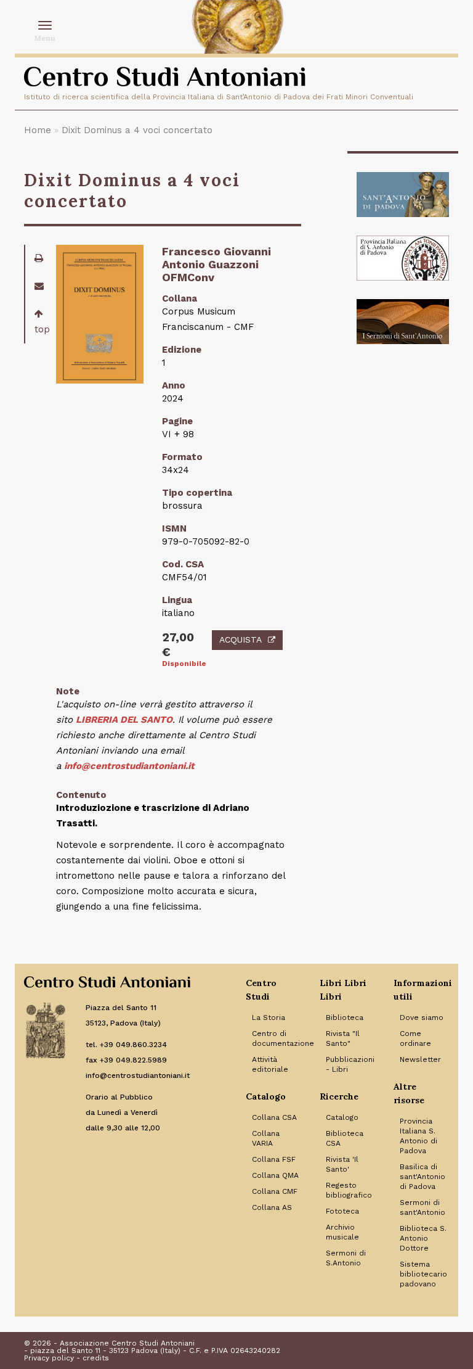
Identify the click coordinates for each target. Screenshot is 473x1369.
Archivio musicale (342, 1232)
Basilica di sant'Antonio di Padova (422, 1176)
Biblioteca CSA (344, 1138)
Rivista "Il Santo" (343, 1038)
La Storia (268, 1017)
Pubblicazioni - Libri (350, 1064)
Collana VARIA (266, 1138)
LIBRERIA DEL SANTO (124, 719)
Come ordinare (415, 1038)
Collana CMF (274, 1191)
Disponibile (177, 663)
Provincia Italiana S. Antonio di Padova (418, 1136)
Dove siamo (421, 1017)
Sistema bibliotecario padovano (423, 1274)
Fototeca (342, 1211)
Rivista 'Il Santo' (342, 1164)
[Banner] (403, 194)
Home (37, 130)
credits (96, 1358)
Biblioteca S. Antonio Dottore (423, 1238)
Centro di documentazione (276, 1038)
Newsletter (420, 1059)
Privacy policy (49, 1358)
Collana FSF (274, 1159)
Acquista (240, 639)
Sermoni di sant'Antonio (422, 1207)
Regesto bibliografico (349, 1190)
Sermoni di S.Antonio (346, 1258)
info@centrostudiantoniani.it (129, 765)
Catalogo (342, 1117)
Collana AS (272, 1207)
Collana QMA (275, 1175)
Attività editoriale (270, 1064)
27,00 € (177, 644)
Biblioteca (344, 1017)
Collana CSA (274, 1117)
